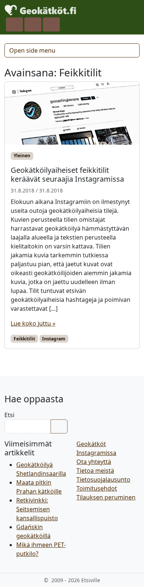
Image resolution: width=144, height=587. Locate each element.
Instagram (53, 339)
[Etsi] (59, 426)
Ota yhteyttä (93, 462)
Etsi (9, 415)
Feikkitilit (24, 339)
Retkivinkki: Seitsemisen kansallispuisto (37, 509)
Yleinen (22, 155)
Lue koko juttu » (33, 323)
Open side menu (32, 50)
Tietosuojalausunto (103, 479)
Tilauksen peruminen (106, 497)
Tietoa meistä (95, 470)
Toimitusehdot (96, 488)
